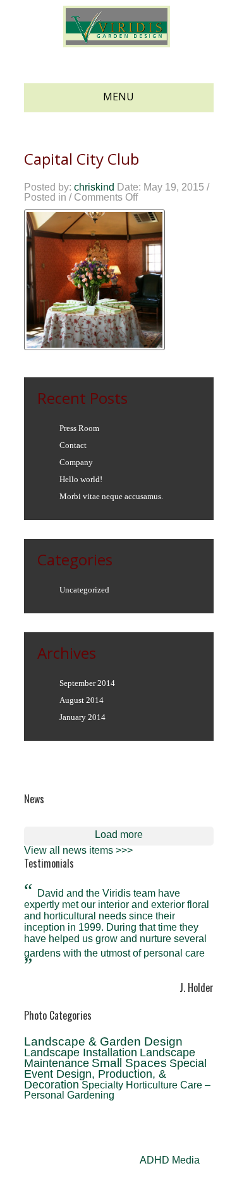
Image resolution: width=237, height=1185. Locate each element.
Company (76, 462)
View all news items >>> (78, 850)
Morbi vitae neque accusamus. (111, 496)
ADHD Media (170, 1160)
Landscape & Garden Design (103, 1041)
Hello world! (80, 479)
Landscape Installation (80, 1052)
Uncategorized (84, 589)
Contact (73, 445)
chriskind (94, 187)
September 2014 (87, 683)
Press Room (79, 428)
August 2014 (81, 700)
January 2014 (82, 717)
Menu (118, 96)
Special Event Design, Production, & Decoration (115, 1074)
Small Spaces (129, 1063)
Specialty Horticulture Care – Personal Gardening (117, 1090)
